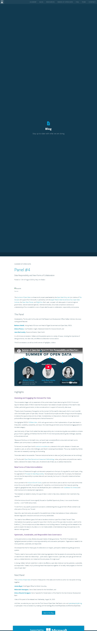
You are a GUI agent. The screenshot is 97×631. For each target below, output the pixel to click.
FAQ (77, 2)
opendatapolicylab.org (75, 603)
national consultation (42, 446)
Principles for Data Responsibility (34, 474)
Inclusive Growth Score (34, 482)
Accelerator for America (71, 487)
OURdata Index (32, 422)
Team (84, 2)
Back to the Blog (49, 613)
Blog (41, 2)
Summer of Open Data (23, 580)
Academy (33, 2)
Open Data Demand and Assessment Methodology (39, 459)
